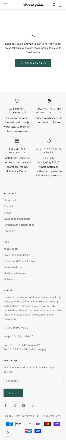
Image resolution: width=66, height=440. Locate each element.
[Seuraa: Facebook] (5, 405)
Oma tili (8, 206)
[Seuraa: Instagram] (14, 405)
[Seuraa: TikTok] (32, 405)
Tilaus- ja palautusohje (17, 255)
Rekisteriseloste (13, 267)
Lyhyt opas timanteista (17, 219)
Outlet (7, 212)
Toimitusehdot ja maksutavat (20, 261)
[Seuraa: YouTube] (23, 405)
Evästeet (9, 279)
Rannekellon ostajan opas (19, 225)
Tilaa (13, 392)
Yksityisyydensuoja (15, 273)
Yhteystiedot (11, 200)
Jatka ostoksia (33, 62)
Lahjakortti (10, 231)
